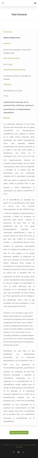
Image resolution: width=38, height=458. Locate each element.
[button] (35, 3)
